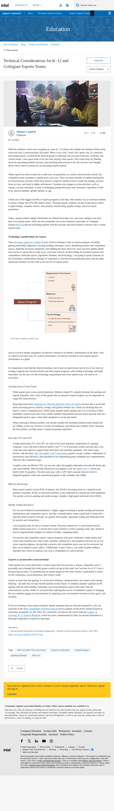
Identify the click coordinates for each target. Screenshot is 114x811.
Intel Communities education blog (53, 641)
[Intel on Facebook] (21, 778)
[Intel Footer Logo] (7, 785)
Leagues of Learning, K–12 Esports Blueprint (52, 648)
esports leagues (91, 685)
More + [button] (36, 5)
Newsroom (65, 767)
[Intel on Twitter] (29, 778)
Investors (77, 767)
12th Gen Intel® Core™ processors (84, 469)
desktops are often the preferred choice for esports (64, 413)
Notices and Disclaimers (91, 794)
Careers (88, 767)
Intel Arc (39, 690)
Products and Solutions (41, 44)
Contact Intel (50, 767)
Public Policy (67, 771)
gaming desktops (20, 690)
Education (60, 44)
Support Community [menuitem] (12, 13)
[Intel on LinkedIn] (36, 778)
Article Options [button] (97, 69)
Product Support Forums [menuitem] (83, 13)
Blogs (25, 44)
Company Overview (30, 767)
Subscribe (98, 60)
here (89, 741)
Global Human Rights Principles (41, 799)
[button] (45, 312)
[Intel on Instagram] (51, 778)
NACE (47, 231)
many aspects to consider (32, 248)
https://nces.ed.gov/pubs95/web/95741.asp (33, 669)
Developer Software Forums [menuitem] (52, 13)
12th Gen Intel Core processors (33, 685)
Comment (12, 729)
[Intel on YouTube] (43, 778)
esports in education (66, 685)
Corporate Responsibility (33, 771)
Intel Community (11, 44)
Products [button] (21, 5)
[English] (67, 5)
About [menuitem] (31, 13)
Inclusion (53, 771)
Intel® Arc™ (18, 488)
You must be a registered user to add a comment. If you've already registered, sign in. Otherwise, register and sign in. (52, 723)
